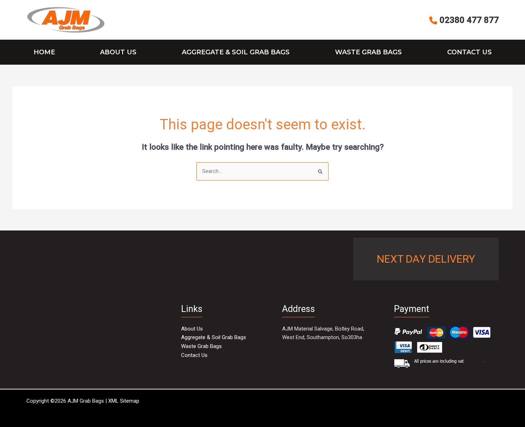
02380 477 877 (468, 20)
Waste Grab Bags (368, 52)
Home (44, 52)
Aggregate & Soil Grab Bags (236, 52)
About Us (118, 52)
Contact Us (469, 52)
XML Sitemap (123, 401)
